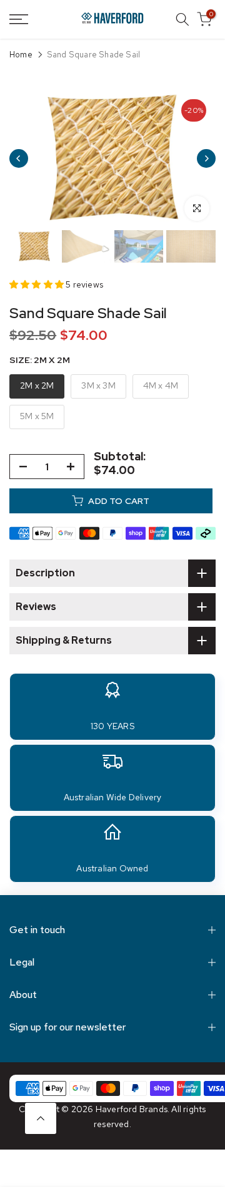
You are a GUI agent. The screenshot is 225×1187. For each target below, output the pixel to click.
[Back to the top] (40, 1118)
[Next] (206, 158)
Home (20, 55)
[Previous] (18, 158)
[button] (37, 284)
